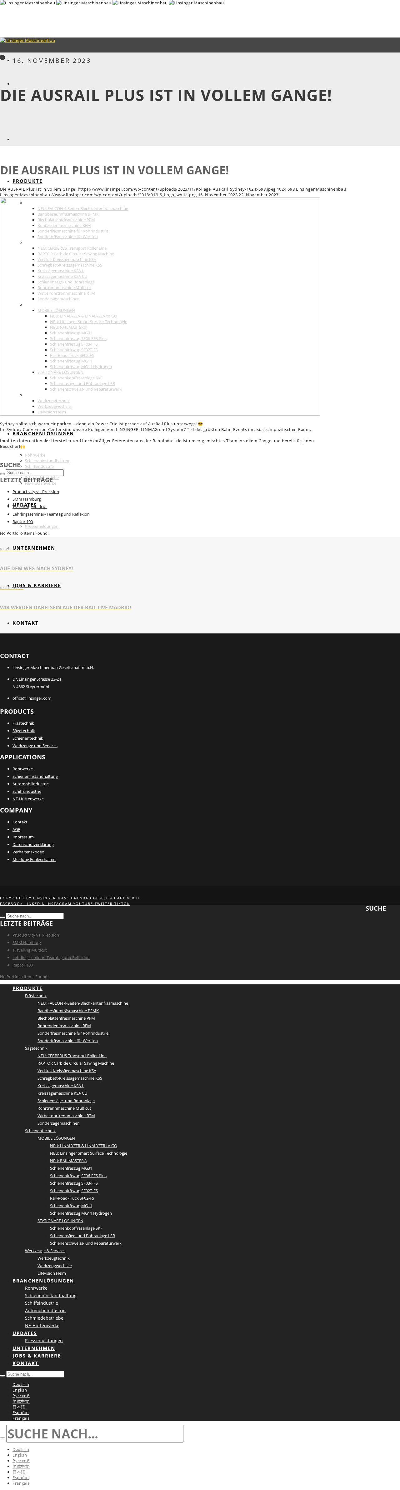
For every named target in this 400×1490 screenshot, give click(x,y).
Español (20, 1412)
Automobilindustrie (30, 784)
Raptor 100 (22, 521)
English (19, 1390)
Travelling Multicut (29, 506)
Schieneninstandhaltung (35, 776)
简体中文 (21, 1401)
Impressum (23, 837)
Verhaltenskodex (28, 852)
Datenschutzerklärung (33, 844)
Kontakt (20, 822)
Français (21, 1418)
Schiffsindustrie (26, 791)
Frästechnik (23, 723)
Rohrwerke (22, 769)
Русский (21, 1395)
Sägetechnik (23, 730)
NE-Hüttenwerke (28, 799)
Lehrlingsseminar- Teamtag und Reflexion (51, 514)
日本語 (18, 1407)
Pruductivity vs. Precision (35, 491)
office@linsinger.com (31, 698)
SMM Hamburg (26, 499)
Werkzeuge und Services (35, 745)
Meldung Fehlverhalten (34, 859)
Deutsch (20, 1384)
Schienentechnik (27, 738)
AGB (16, 829)
